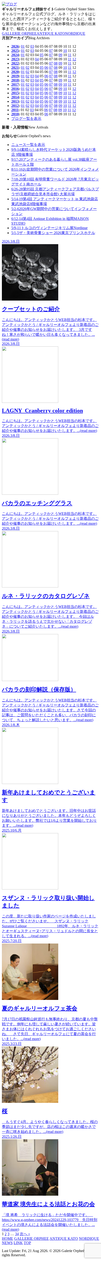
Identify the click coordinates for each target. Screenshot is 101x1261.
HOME (7, 1239)
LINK (18, 1243)
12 (74, 59)
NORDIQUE (75, 33)
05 (41, 55)
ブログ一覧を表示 (26, 119)
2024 (15, 55)
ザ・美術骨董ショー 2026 (53, 233)
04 (37, 59)
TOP (27, 1243)
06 (46, 68)
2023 (15, 59)
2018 (15, 80)
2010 (15, 114)
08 (56, 63)
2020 (15, 72)
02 (27, 68)
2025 (15, 51)
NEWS (7, 1243)
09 (60, 55)
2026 (15, 46)
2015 (15, 93)
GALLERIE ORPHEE (19, 33)
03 (32, 46)
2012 (15, 106)
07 (51, 51)
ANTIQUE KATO (51, 33)
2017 (15, 84)
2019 (15, 76)
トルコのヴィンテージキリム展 (49, 228)
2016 (15, 89)
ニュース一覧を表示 (28, 145)
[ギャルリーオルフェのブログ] (9, 4)
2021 (15, 68)
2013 (15, 101)
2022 (15, 63)
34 (17, 1234)
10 (65, 51)
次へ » (25, 1234)
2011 (15, 110)
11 (69, 55)
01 (23, 46)
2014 (15, 97)
